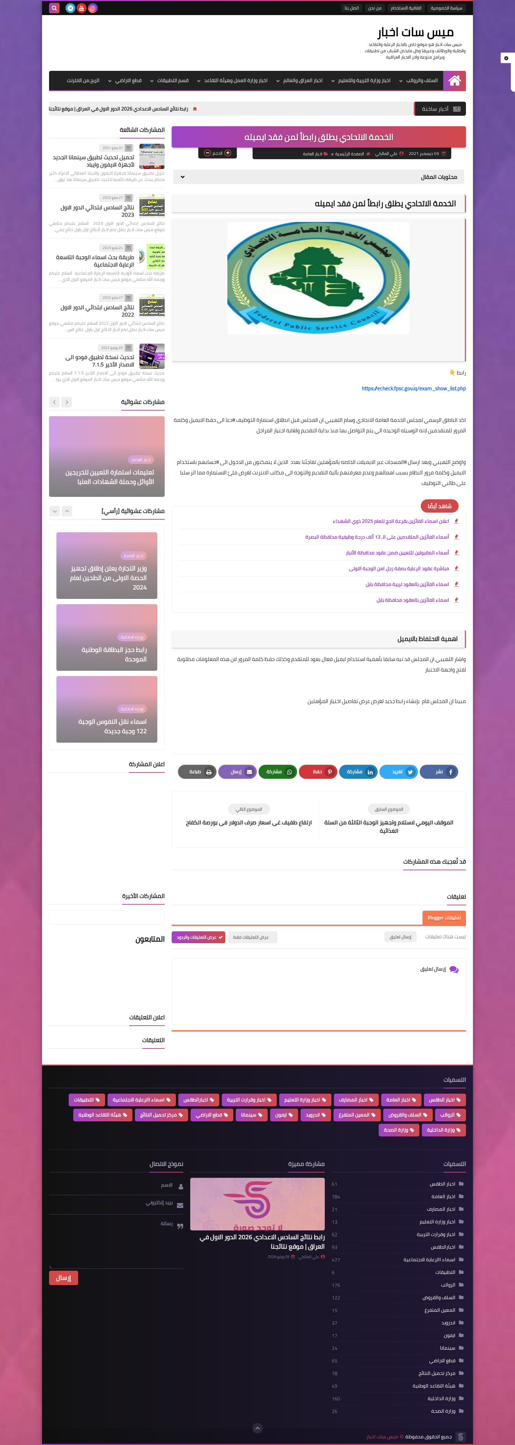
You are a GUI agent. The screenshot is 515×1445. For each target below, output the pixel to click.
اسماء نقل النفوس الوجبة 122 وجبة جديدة (112, 726)
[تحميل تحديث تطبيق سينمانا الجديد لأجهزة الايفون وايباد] (152, 156)
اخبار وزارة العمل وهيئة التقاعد (236, 80)
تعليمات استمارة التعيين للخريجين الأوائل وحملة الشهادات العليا (110, 476)
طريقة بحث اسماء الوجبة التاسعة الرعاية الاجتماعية (95, 261)
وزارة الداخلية (441, 1129)
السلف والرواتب (422, 80)
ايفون (281, 1114)
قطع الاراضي (128, 80)
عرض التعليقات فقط (251, 937)
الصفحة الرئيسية (349, 153)
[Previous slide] (66, 402)
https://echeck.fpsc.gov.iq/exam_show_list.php (414, 388)
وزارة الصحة (396, 1129)
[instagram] (93, 8)
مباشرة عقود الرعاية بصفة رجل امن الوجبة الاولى (399, 568)
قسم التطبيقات (172, 80)
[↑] (257, 1428)
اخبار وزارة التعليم (302, 1099)
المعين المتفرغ (354, 1114)
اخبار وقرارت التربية (246, 1099)
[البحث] (54, 8)
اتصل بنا (352, 8)
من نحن (375, 8)
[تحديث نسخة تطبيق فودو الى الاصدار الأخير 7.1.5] (152, 356)
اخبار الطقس (442, 1099)
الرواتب (447, 1114)
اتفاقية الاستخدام (406, 8)
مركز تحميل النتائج (158, 1114)
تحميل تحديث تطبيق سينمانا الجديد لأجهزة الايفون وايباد (93, 161)
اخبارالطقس (196, 1099)
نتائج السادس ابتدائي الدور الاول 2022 (97, 311)
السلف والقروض (405, 1114)
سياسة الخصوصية (446, 8)
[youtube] (82, 8)
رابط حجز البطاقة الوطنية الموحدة (114, 654)
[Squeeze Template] (460, 1437)
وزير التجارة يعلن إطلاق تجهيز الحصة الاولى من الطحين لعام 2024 (108, 577)
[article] (249, 815)
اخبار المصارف (353, 1099)
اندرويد (313, 1114)
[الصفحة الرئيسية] (454, 80)
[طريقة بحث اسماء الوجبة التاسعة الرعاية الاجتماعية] (152, 256)
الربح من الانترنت (83, 80)
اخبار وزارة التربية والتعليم (364, 80)
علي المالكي (308, 1256)
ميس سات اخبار (415, 31)
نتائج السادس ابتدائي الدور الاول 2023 (97, 211)
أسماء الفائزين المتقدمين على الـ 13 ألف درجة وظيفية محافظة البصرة (377, 536)
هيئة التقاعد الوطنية (99, 1114)
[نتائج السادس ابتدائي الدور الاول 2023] (152, 206)
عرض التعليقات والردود (197, 937)
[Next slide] (54, 402)
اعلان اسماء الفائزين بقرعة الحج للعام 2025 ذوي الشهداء (391, 521)
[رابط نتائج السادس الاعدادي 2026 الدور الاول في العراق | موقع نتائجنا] (257, 1204)
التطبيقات (84, 1099)
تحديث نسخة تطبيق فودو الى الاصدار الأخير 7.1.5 (100, 361)
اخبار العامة (312, 153)
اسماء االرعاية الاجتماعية (139, 1099)
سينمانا (248, 1114)
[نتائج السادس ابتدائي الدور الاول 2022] (152, 306)
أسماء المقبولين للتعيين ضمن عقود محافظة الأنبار (397, 552)
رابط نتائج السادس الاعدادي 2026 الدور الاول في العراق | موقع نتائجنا (190, 108)
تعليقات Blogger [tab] (444, 917)
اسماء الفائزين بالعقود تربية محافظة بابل (407, 584)
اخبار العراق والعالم (303, 80)
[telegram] (70, 8)
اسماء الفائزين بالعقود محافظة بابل (413, 600)
